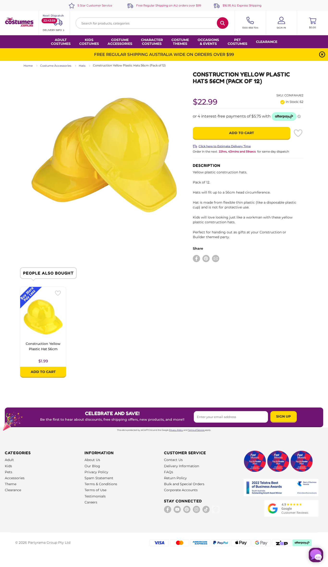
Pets (8, 472)
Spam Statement (99, 478)
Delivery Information (181, 466)
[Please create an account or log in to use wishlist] (298, 133)
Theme (10, 484)
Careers (91, 502)
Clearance (266, 42)
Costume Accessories (55, 65)
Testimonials (95, 496)
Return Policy (175, 478)
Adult (9, 460)
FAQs (168, 472)
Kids (8, 466)
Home (28, 65)
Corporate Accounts (181, 490)
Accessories (14, 478)
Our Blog (92, 466)
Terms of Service (196, 430)
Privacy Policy (176, 430)
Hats (82, 65)
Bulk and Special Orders (184, 484)
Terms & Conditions (101, 484)
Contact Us (173, 460)
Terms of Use (95, 490)
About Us (92, 460)
